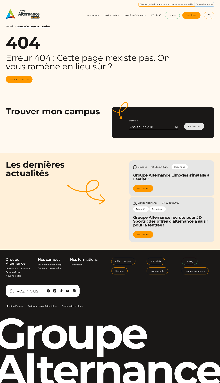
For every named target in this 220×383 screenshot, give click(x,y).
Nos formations (84, 260)
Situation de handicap (50, 264)
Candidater (76, 264)
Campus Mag (13, 272)
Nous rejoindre (13, 276)
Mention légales (14, 306)
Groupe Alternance (15, 261)
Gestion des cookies (72, 306)
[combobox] (154, 127)
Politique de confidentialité (42, 306)
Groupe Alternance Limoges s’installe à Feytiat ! (171, 177)
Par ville (133, 120)
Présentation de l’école (18, 268)
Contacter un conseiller (50, 268)
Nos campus (49, 260)
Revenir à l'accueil (19, 79)
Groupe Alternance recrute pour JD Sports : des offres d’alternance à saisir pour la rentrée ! (170, 221)
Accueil (10, 26)
